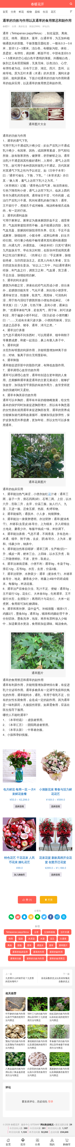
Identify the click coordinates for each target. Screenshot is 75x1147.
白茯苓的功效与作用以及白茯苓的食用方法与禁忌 (37, 1072)
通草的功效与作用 (35, 958)
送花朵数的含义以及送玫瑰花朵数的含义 (55, 979)
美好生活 (22, 26)
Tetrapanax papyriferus (17, 931)
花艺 (53, 11)
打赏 (49, 899)
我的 (52, 1142)
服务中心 (25, 1124)
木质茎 (31, 938)
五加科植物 (49, 931)
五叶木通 (64, 931)
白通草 (63, 938)
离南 (9, 945)
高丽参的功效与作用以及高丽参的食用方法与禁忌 (59, 1072)
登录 (50, 1101)
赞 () (27, 899)
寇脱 (20, 938)
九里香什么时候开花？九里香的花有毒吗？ (19, 979)
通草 (51, 945)
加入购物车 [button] (19, 874)
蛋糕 (37, 11)
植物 (29, 11)
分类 (13, 11)
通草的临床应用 (20, 951)
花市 (22, 1142)
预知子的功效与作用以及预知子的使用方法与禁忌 (15, 1044)
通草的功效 (15, 958)
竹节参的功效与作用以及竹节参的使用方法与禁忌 (15, 1017)
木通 (42, 938)
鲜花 (21, 11)
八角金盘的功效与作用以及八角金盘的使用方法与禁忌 (15, 1072)
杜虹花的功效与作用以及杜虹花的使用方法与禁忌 (59, 1017)
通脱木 (40, 945)
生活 (45, 11)
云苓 (36, 931)
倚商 (11, 938)
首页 (5, 11)
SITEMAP (35, 1124)
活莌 (52, 938)
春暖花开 (37, 3)
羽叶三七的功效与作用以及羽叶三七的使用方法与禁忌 (37, 1017)
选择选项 (19, 806)
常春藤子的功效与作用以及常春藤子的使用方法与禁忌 (59, 1044)
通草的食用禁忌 (57, 958)
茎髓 (19, 945)
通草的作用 (38, 951)
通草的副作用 (56, 951)
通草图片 (63, 945)
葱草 (29, 945)
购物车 (67, 1142)
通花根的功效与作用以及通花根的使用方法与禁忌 (37, 1044)
